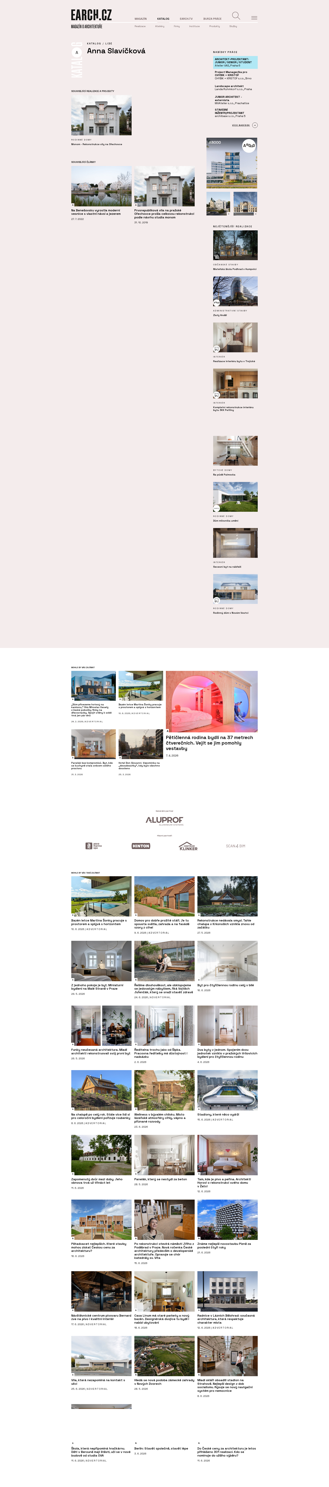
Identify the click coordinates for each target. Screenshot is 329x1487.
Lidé (108, 43)
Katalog (163, 19)
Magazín (141, 19)
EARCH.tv (186, 19)
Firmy (177, 26)
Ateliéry (159, 26)
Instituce (194, 26)
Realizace (140, 26)
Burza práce (212, 19)
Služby (233, 26)
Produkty (214, 26)
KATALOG (94, 43)
